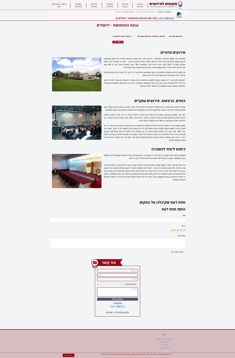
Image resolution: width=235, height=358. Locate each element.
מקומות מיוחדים (110, 5)
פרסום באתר (164, 342)
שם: (183, 215)
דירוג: (183, 225)
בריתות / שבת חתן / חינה (59, 5)
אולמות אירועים (140, 5)
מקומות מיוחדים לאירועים (146, 12)
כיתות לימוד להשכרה (122, 36)
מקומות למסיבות (78, 5)
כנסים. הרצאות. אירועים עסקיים (151, 36)
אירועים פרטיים (175, 36)
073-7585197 (165, 18)
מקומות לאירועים (164, 12)
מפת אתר (164, 345)
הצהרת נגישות (164, 348)
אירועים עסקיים (94, 5)
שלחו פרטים (117, 299)
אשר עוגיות (68, 355)
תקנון (106, 354)
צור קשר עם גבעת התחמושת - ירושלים (136, 18)
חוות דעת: (181, 235)
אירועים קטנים (125, 5)
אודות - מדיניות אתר (164, 339)
